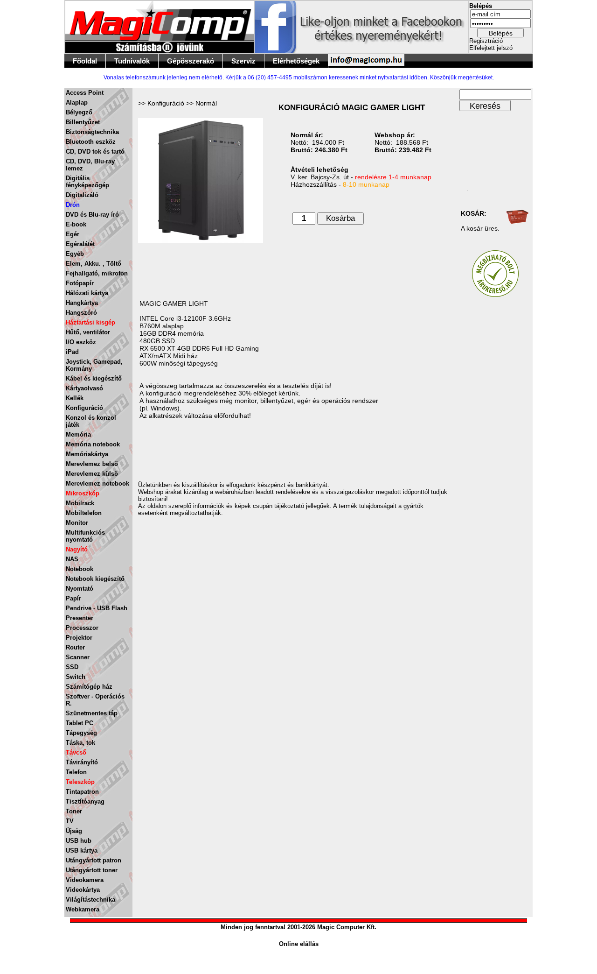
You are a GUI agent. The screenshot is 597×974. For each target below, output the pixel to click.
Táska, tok (80, 742)
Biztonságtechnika (92, 131)
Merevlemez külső (92, 473)
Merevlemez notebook (97, 483)
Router (75, 647)
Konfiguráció (84, 407)
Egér (72, 234)
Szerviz (243, 61)
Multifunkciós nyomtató (85, 536)
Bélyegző (79, 112)
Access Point (85, 92)
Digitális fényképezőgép (87, 182)
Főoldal (85, 61)
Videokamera (85, 879)
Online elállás (299, 943)
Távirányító (82, 762)
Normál (206, 103)
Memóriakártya (87, 454)
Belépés (501, 33)
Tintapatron (82, 791)
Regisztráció (486, 40)
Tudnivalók (132, 61)
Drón (73, 204)
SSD (72, 667)
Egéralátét (80, 243)
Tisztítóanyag (85, 801)
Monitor (77, 522)
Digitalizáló (82, 194)
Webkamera (82, 909)
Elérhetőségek (296, 61)
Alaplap (77, 102)
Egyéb (75, 253)
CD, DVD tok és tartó (95, 151)
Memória (78, 434)
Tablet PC (79, 723)
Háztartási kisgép (90, 322)
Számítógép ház (89, 686)
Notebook (79, 568)
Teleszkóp (80, 781)
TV (70, 821)
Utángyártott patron (93, 860)
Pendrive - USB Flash (96, 608)
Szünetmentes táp (92, 713)
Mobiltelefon (84, 512)
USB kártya (81, 850)
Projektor (79, 637)
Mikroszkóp (82, 493)
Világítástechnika (90, 899)
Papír (73, 598)
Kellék (74, 398)
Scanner (78, 657)
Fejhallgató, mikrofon (97, 273)
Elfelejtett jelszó (491, 47)
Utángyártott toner (92, 870)
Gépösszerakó (190, 61)
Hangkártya (82, 302)
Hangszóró (81, 312)
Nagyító (77, 549)
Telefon (76, 772)
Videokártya (83, 889)
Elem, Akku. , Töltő (93, 263)
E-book (76, 224)
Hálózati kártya (87, 292)
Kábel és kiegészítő (94, 378)
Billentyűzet (83, 122)
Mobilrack (80, 503)
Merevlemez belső (92, 463)
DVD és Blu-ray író (92, 214)
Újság (74, 830)
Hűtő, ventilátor (88, 332)
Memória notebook (93, 444)
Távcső (76, 752)
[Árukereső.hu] (495, 294)
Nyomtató (79, 588)
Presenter (79, 617)
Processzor (82, 627)
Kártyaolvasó (84, 388)
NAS (72, 559)
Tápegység (81, 732)
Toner (74, 811)
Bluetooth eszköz (91, 141)
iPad (72, 351)
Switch (75, 676)
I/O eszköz (81, 342)
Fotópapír (80, 283)
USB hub (78, 840)
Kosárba (340, 218)
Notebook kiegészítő (95, 578)
